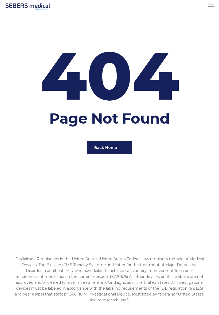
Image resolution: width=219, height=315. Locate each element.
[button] (211, 6)
